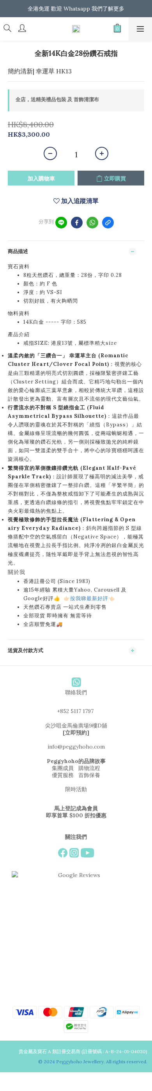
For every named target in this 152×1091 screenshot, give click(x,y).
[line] (61, 222)
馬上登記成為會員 (76, 808)
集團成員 (63, 768)
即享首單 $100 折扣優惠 (76, 815)
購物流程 (89, 768)
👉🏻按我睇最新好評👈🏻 (89, 598)
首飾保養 (89, 775)
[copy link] (108, 222)
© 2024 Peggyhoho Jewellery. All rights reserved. (93, 1061)
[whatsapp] (92, 222)
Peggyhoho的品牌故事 (76, 761)
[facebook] (77, 222)
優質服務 (63, 775)
